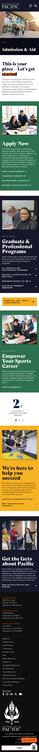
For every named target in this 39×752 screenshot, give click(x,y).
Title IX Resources (9, 672)
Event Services (8, 645)
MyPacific (6, 639)
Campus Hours (8, 642)
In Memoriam (7, 649)
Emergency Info (8, 652)
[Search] (35, 5)
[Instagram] (8, 694)
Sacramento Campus (11, 611)
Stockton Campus (9, 598)
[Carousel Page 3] (23, 420)
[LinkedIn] (12, 694)
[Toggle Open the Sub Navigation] (30, 5)
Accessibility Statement (11, 665)
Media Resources (9, 659)
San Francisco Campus (11, 623)
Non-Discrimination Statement (13, 679)
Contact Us (7, 662)
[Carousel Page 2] (19, 420)
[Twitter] (16, 694)
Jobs (4, 655)
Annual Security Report (11, 682)
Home (4, 42)
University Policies (9, 675)
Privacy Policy (8, 685)
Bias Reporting (8, 669)
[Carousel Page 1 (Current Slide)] (16, 420)
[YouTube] (21, 694)
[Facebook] (4, 694)
